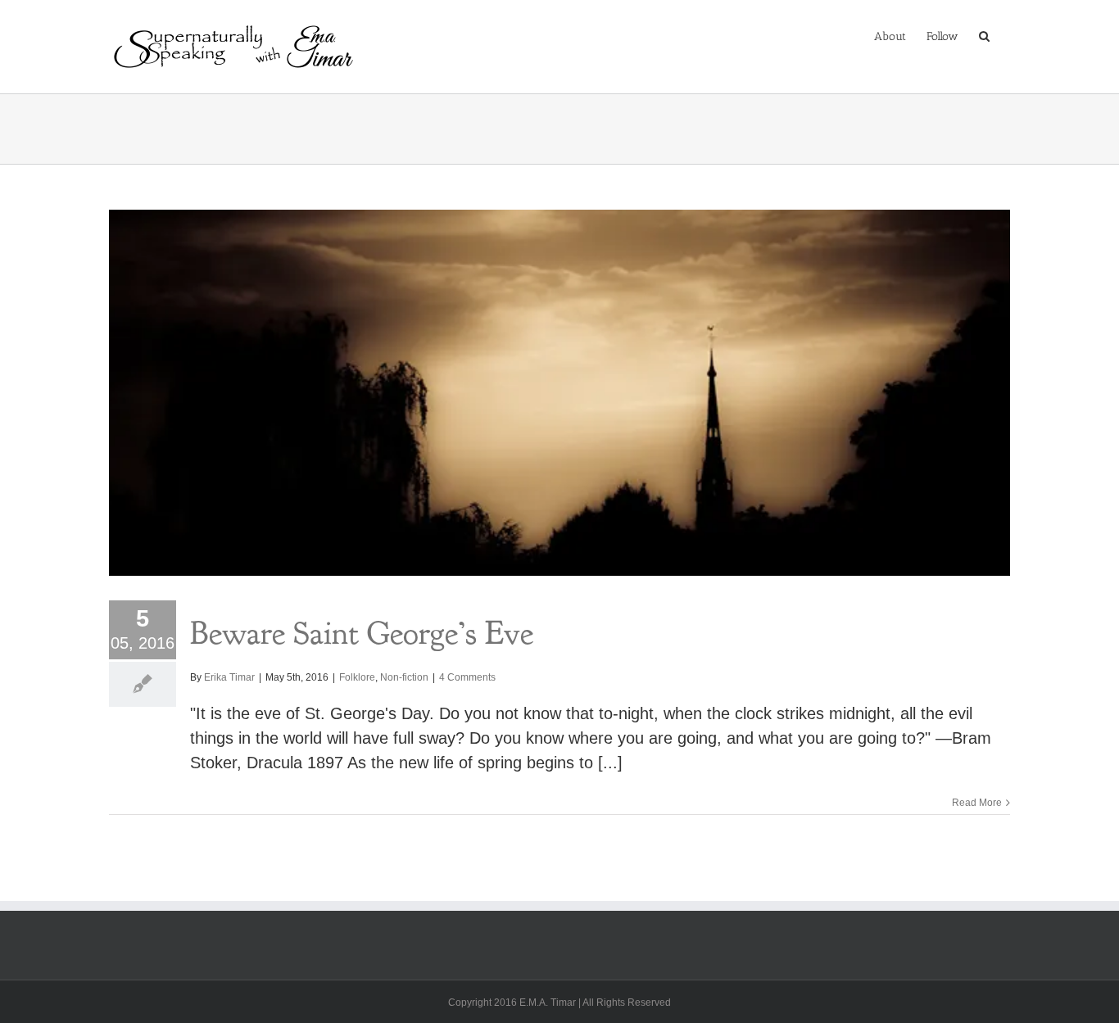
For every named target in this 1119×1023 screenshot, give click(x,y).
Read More (977, 802)
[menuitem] (890, 35)
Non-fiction (404, 677)
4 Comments (467, 677)
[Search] (984, 35)
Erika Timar (229, 677)
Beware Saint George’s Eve (361, 633)
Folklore (357, 677)
